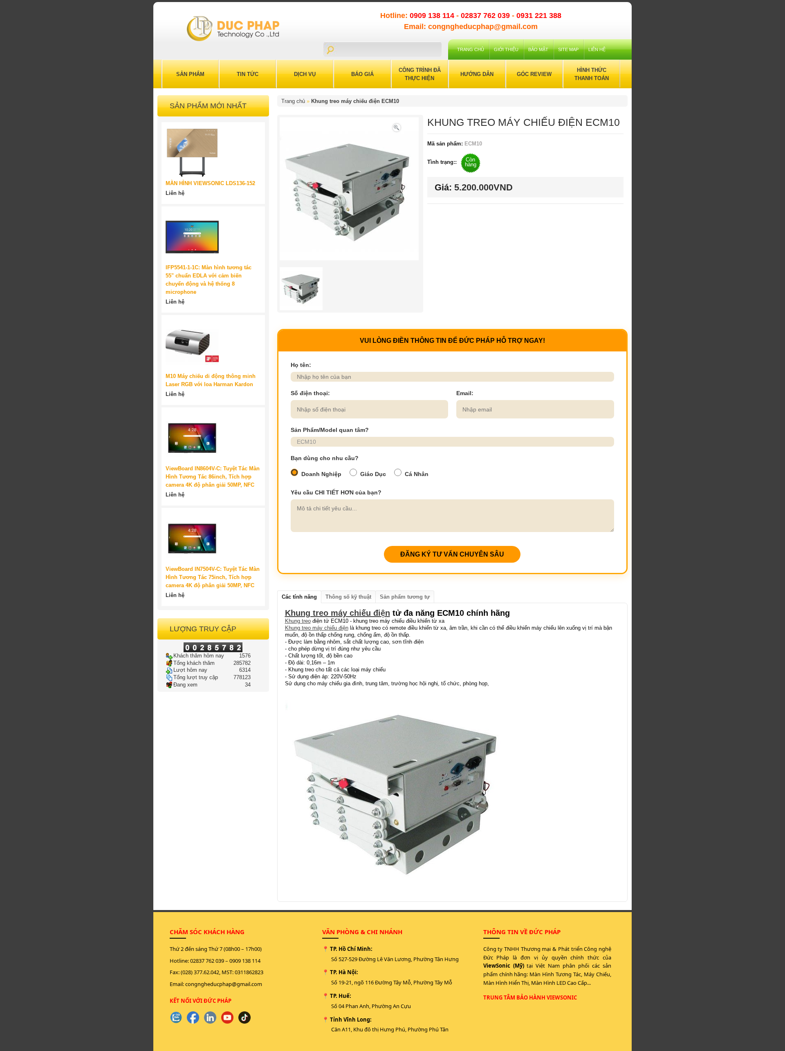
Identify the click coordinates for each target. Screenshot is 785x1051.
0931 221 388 (538, 15)
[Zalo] (176, 1017)
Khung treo (298, 621)
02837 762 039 (486, 15)
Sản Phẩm (190, 74)
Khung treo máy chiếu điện (337, 612)
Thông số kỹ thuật (348, 597)
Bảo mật (538, 49)
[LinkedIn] (210, 1017)
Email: (464, 393)
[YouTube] (227, 1017)
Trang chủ (470, 49)
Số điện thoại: (310, 393)
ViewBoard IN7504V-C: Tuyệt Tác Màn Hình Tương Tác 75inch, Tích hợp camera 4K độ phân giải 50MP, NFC (213, 577)
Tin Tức (247, 74)
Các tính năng (299, 597)
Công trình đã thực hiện (420, 74)
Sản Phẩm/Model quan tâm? (330, 430)
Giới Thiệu (506, 49)
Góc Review (534, 74)
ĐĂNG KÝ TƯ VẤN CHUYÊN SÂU (452, 554)
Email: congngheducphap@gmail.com (471, 26)
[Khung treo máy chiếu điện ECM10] (396, 127)
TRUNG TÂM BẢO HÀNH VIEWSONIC (530, 997)
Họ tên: (301, 365)
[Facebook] (193, 1017)
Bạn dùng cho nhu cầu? (325, 458)
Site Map (568, 49)
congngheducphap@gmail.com (223, 984)
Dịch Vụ (305, 74)
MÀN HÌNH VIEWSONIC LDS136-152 (210, 183)
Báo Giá (362, 74)
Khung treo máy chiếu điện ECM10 (355, 101)
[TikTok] (244, 1017)
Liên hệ (597, 49)
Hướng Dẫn (476, 74)
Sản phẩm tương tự (405, 597)
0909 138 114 (433, 15)
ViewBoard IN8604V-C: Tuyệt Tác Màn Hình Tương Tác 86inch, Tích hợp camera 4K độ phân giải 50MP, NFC (213, 476)
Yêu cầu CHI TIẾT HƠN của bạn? (336, 492)
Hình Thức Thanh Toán (591, 74)
